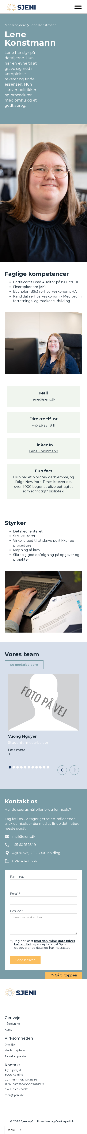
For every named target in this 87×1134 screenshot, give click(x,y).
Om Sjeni (11, 1044)
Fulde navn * (19, 876)
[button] (78, 7)
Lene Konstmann (43, 451)
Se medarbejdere (24, 665)
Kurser (9, 1029)
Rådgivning (12, 1023)
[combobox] (14, 1130)
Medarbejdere (15, 25)
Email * (15, 893)
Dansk (11, 1129)
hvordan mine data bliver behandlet (44, 942)
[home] (20, 7)
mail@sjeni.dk (14, 1095)
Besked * (16, 911)
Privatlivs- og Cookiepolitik (55, 1121)
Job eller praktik (15, 1056)
